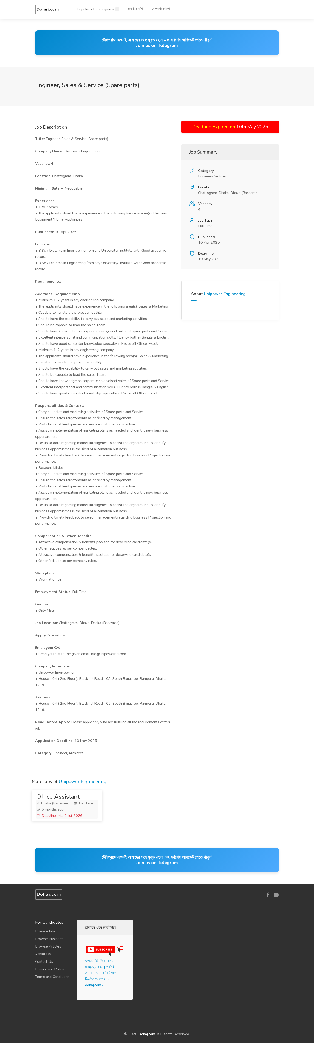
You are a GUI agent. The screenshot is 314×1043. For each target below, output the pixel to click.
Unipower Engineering (225, 293)
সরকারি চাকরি (135, 8)
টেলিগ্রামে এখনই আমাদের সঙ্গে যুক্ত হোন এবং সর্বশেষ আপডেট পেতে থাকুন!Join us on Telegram (157, 42)
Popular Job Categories (95, 9)
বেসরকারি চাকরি (161, 8)
